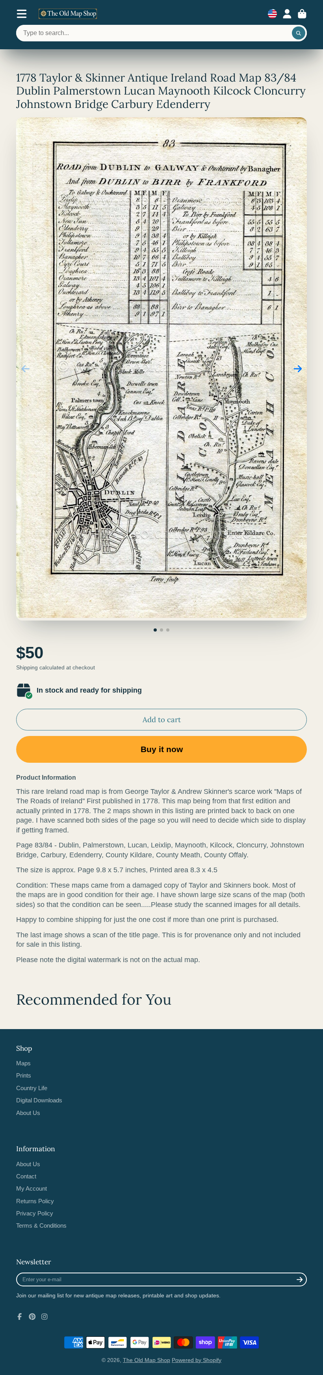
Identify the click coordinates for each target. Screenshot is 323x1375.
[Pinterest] (32, 1316)
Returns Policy (35, 1201)
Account (287, 14)
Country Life (31, 1088)
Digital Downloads (39, 1100)
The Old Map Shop (146, 1360)
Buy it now (162, 749)
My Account (31, 1188)
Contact (26, 1176)
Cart (302, 14)
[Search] (298, 33)
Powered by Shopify (196, 1360)
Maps (23, 1063)
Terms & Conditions (41, 1225)
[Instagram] (44, 1316)
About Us (28, 1112)
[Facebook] (19, 1316)
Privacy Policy (34, 1213)
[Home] (67, 13)
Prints (23, 1075)
